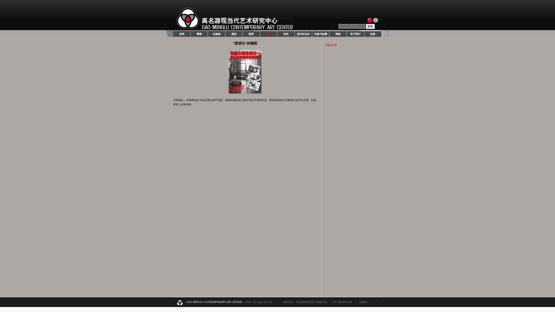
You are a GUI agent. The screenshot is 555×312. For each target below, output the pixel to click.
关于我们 (355, 34)
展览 (234, 34)
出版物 (216, 34)
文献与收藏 (320, 34)
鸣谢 (338, 34)
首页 (181, 34)
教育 (251, 34)
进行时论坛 (303, 34)
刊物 (268, 34)
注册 (372, 34)
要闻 (199, 34)
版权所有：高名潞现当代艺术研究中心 (305, 302)
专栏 (286, 34)
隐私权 (363, 302)
